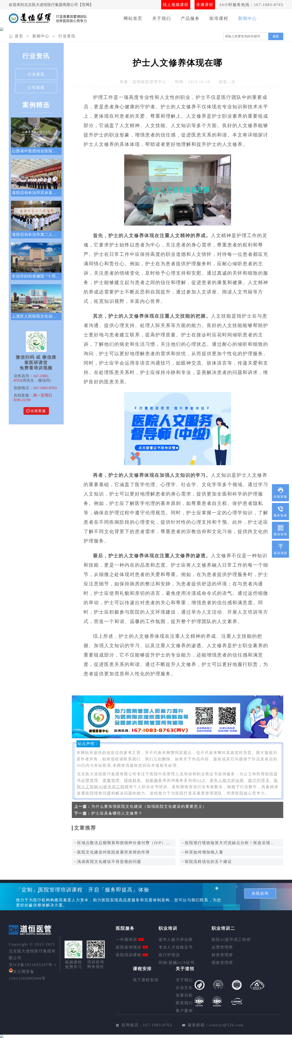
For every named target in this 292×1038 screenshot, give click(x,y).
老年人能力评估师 (227, 780)
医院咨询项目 (129, 947)
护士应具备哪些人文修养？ (117, 813)
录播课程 (204, 5)
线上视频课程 (176, 5)
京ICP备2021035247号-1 (32, 965)
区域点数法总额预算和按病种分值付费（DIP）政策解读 (123, 844)
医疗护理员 (259, 780)
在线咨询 (260, 893)
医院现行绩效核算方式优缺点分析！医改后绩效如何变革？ (230, 844)
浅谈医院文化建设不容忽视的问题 (109, 861)
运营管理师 (222, 947)
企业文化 (184, 987)
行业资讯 (66, 36)
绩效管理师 (222, 962)
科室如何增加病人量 (204, 852)
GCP (201, 780)
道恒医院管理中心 (149, 82)
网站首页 (133, 18)
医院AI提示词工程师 (231, 939)
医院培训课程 (129, 955)
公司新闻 (36, 87)
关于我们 (161, 18)
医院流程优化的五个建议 (208, 861)
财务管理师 (222, 955)
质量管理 (111, 780)
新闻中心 (247, 18)
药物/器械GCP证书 (177, 962)
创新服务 (153, 780)
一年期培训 (126, 939)
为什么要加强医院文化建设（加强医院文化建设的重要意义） (149, 806)
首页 (19, 36)
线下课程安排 (146, 980)
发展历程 (184, 995)
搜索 (276, 36)
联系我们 (184, 1003)
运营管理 (89, 780)
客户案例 (184, 1011)
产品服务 (190, 18)
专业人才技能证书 (176, 947)
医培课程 (218, 18)
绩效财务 (132, 780)
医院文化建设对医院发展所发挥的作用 (113, 852)
